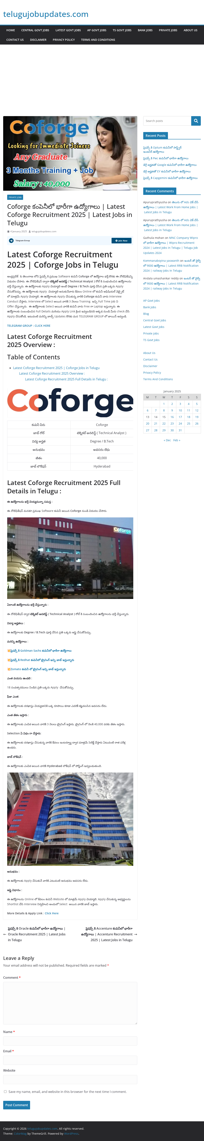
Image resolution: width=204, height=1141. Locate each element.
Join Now (123, 240)
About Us (190, 30)
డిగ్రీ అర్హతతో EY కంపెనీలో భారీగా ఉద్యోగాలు (167, 171)
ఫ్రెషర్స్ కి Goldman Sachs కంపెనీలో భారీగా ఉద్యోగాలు (41, 650)
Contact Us (15, 40)
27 (147, 430)
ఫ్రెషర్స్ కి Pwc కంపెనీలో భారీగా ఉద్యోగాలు (165, 158)
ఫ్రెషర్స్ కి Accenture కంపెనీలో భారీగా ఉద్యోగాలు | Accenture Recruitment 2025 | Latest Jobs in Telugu (106, 934)
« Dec (167, 440)
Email (8, 1051)
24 (180, 423)
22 (164, 423)
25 (188, 423)
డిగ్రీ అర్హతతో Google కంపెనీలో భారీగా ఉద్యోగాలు (170, 165)
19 (196, 417)
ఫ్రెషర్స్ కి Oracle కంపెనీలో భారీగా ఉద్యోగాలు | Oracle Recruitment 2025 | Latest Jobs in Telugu (37, 934)
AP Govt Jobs (96, 30)
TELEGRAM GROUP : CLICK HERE (29, 326)
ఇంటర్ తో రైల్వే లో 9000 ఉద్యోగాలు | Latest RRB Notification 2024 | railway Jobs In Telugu (172, 265)
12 (196, 410)
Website (9, 1070)
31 (180, 430)
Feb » (176, 440)
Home (10, 30)
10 (180, 410)
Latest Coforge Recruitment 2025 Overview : (52, 373)
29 (164, 430)
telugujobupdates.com (46, 13)
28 (155, 430)
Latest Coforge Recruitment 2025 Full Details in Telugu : (66, 379)
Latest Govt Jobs (68, 30)
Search (196, 121)
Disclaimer (38, 40)
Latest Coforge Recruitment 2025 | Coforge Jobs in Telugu (56, 368)
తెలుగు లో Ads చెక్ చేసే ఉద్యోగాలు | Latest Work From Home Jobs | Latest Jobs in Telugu (170, 207)
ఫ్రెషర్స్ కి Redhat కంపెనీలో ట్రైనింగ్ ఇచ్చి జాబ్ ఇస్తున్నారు (42, 660)
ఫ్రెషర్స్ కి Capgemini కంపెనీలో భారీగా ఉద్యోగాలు (170, 178)
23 (172, 423)
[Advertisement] (102, 74)
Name (9, 1032)
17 (180, 417)
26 (196, 423)
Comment (12, 977)
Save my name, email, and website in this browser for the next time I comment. (68, 1091)
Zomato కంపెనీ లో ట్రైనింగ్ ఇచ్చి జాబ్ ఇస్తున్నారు (38, 669)
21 (155, 423)
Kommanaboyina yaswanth (161, 260)
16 (172, 417)
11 (188, 410)
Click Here (52, 913)
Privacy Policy (64, 40)
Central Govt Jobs (35, 30)
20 (147, 423)
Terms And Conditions (98, 40)
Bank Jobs (145, 30)
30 (172, 430)
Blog (146, 314)
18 (188, 417)
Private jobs (168, 30)
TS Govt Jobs (122, 30)
